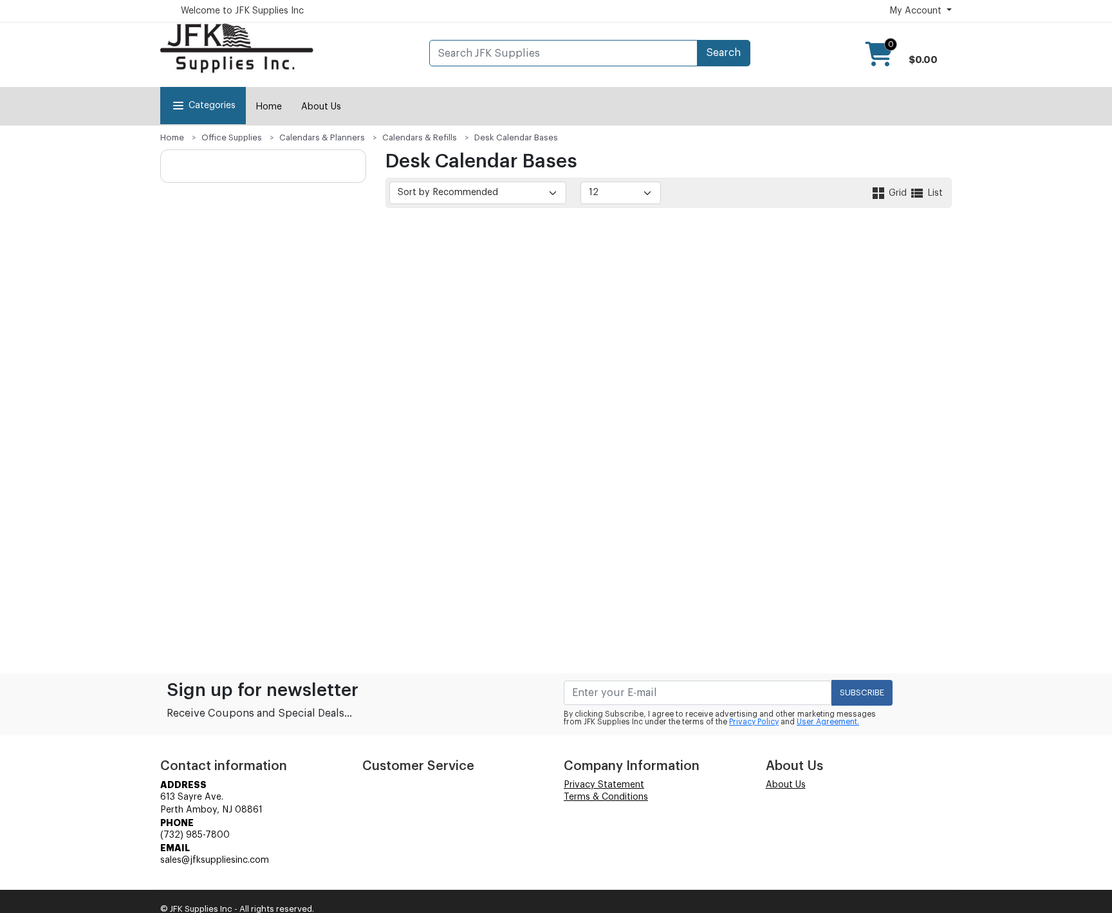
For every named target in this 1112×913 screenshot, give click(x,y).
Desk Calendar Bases (516, 137)
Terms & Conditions (606, 797)
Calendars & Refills (419, 137)
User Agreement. (828, 722)
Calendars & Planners (322, 137)
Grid (897, 193)
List (934, 193)
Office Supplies (231, 137)
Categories (212, 105)
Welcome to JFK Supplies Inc (242, 10)
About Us (321, 106)
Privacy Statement (604, 784)
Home (268, 106)
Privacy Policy (754, 722)
